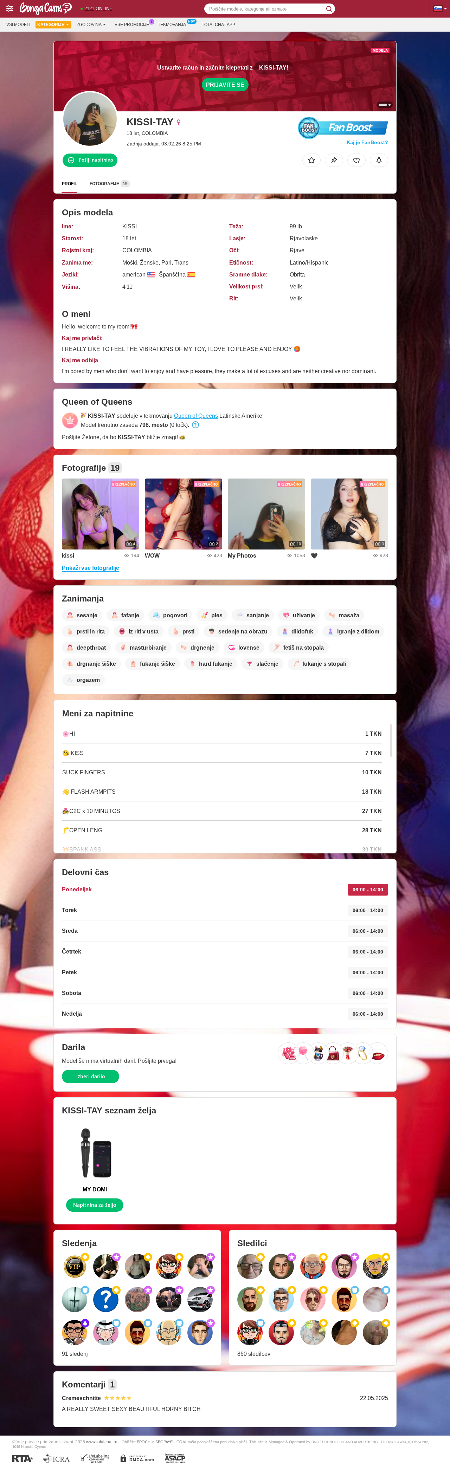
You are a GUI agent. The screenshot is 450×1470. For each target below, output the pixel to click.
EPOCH (143, 1442)
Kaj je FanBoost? (367, 142)
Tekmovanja (172, 24)
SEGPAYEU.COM (170, 1442)
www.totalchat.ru (101, 1441)
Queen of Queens (196, 416)
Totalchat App (218, 24)
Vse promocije (132, 24)
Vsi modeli (18, 24)
